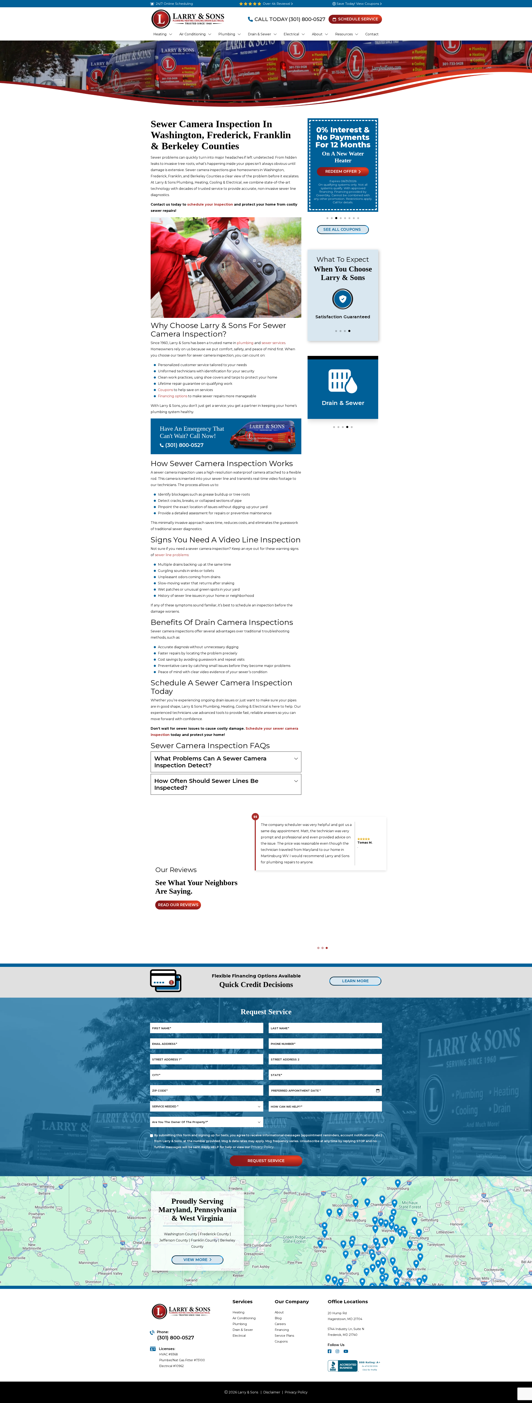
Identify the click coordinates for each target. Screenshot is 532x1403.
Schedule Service (358, 19)
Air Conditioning (244, 1318)
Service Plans (284, 1336)
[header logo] (187, 19)
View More (195, 1259)
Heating (238, 1312)
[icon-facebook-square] (330, 1352)
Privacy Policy (262, 1147)
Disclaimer (271, 1392)
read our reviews (178, 905)
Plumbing (240, 1324)
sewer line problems (171, 555)
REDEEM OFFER (341, 171)
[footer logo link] (181, 1312)
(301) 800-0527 (307, 19)
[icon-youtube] (346, 1352)
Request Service (266, 1161)
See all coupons (342, 229)
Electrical (239, 1336)
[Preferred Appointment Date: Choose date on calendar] (378, 1090)
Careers (280, 1324)
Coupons (165, 390)
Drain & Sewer (243, 1330)
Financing (282, 1330)
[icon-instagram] (338, 1352)
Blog (278, 1318)
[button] (327, 218)
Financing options (172, 396)
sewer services (273, 343)
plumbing (245, 343)
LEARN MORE (355, 981)
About (279, 1312)
